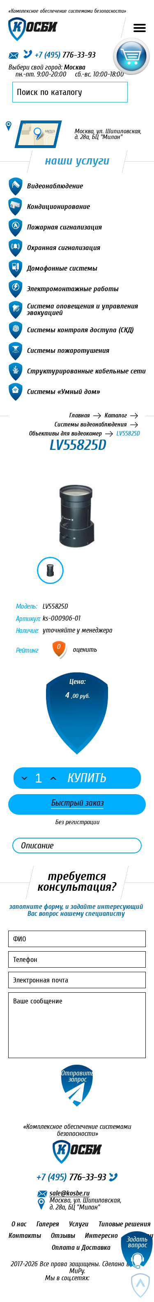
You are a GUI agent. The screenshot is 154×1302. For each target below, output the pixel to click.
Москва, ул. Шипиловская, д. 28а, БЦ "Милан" (85, 1204)
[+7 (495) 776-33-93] (26, 55)
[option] (77, 516)
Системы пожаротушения (68, 350)
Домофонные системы (62, 268)
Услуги (78, 1224)
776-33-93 (71, 1177)
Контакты (24, 1235)
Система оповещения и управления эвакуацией (82, 309)
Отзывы (63, 1235)
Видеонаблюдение (55, 186)
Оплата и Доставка (80, 1247)
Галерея (47, 1224)
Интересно (101, 1235)
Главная (79, 415)
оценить (85, 650)
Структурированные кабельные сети (86, 371)
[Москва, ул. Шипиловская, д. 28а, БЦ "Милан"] (8, 126)
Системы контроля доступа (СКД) (80, 330)
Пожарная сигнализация (64, 227)
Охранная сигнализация (63, 247)
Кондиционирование (58, 206)
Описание (37, 845)
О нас (18, 1224)
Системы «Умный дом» (63, 391)
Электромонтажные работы (72, 288)
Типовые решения (124, 1224)
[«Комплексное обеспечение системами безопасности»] (32, 27)
